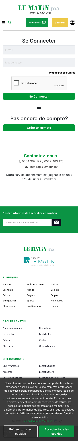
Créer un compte (39, 127)
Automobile (57, 300)
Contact (43, 339)
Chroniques (9, 306)
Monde (30, 289)
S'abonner (60, 22)
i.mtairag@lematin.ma (43, 167)
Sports (30, 300)
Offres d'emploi (47, 345)
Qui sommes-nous (12, 328)
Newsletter (34, 22)
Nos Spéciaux (34, 306)
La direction (9, 334)
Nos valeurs (45, 328)
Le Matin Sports (47, 365)
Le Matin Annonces (12, 377)
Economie (8, 289)
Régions (31, 295)
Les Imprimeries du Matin (52, 377)
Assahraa (7, 371)
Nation (54, 284)
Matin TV (7, 284)
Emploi (54, 295)
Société (55, 289)
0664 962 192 (31, 161)
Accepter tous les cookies (57, 431)
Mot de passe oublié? (62, 72)
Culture (6, 295)
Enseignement (10, 300)
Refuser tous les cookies (20, 431)
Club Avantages (11, 365)
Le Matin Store (46, 371)
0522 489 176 (53, 161)
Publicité (7, 339)
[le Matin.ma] (39, 8)
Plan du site (9, 345)
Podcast (55, 306)
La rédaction (45, 334)
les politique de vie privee (39, 420)
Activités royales (35, 284)
